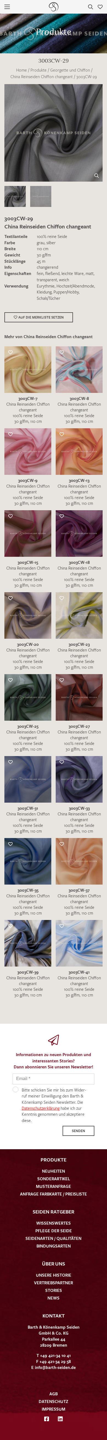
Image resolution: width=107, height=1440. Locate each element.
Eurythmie (46, 286)
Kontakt (54, 1315)
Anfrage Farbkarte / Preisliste (53, 1194)
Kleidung (44, 292)
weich (64, 279)
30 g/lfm (44, 255)
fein (40, 273)
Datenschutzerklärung (41, 1108)
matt (90, 273)
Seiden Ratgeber (53, 1211)
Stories (53, 1290)
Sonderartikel (53, 1178)
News (53, 1298)
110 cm (42, 248)
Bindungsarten (53, 1246)
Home (21, 70)
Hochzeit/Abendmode (75, 286)
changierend (47, 267)
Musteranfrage (53, 1186)
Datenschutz (53, 1401)
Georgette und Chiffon (70, 70)
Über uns (53, 1263)
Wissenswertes (53, 1223)
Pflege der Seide (53, 1230)
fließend (52, 273)
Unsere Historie (53, 1275)
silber (51, 242)
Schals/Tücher (48, 298)
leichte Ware (72, 273)
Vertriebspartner (53, 1282)
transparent (47, 279)
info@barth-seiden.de (55, 1367)
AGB (53, 1393)
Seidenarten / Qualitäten (53, 1238)
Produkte (38, 70)
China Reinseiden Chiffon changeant (41, 76)
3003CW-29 (86, 76)
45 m (41, 261)
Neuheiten (53, 1171)
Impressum (53, 1409)
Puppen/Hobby (66, 292)
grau (40, 242)
